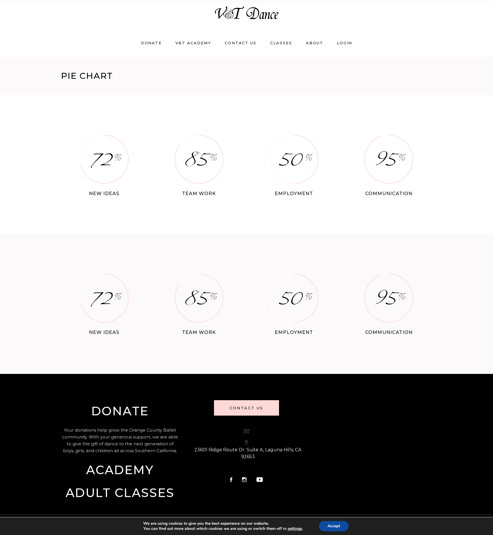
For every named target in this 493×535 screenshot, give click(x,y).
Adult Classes (120, 492)
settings (295, 528)
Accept (334, 526)
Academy (120, 469)
